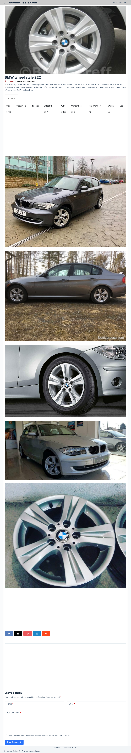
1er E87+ (11, 98)
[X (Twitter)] (18, 633)
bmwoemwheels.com (20, 2)
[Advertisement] (65, 135)
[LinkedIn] (37, 633)
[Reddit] (46, 633)
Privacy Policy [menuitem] (71, 748)
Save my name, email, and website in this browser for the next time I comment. (40, 735)
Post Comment (14, 742)
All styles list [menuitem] (119, 2)
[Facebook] (9, 633)
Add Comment (14, 712)
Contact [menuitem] (57, 748)
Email (72, 704)
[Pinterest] (27, 633)
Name (10, 704)
